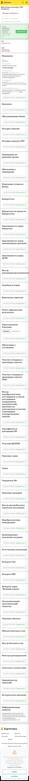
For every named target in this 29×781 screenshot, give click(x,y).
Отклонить (14, 776)
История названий (7, 68)
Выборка (15, 18)
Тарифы (10, 739)
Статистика (4, 736)
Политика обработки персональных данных (14, 743)
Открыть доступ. (20, 97)
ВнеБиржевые (15, 331)
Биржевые (6, 331)
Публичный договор (20, 736)
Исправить (7, 18)
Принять (14, 772)
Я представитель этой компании (12, 21)
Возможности (5, 733)
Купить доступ (21, 31)
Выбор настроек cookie (14, 746)
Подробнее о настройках (14, 767)
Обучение (17, 733)
